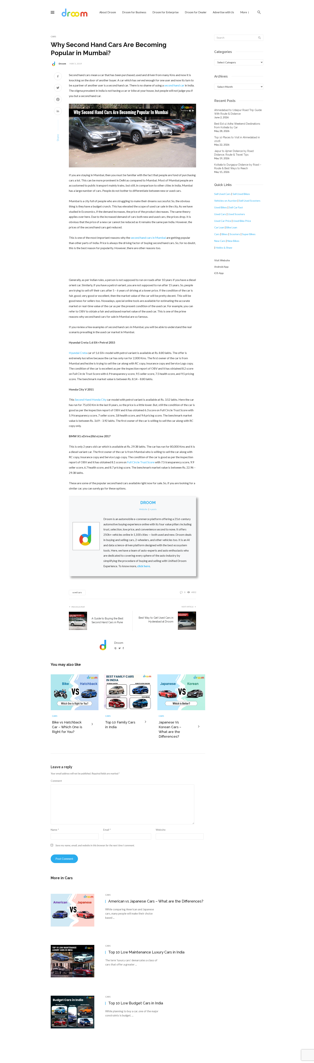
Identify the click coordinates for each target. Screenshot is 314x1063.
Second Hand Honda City (90, 399)
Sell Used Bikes (241, 193)
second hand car (174, 85)
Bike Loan (231, 227)
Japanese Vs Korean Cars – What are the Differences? (170, 729)
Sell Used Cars (222, 193)
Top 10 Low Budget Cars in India (135, 1003)
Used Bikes (220, 207)
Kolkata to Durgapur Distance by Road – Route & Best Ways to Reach (237, 166)
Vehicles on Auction (225, 200)
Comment (56, 780)
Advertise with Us (223, 12)
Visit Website (222, 260)
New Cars (219, 240)
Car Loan (219, 227)
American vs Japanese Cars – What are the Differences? (155, 901)
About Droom (107, 12)
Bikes (225, 234)
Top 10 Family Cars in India (120, 724)
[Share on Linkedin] (58, 111)
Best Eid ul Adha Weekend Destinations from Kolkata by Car (237, 125)
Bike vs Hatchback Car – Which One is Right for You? (67, 727)
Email (107, 829)
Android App (221, 266)
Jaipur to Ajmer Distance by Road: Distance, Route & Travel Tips (234, 153)
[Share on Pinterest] (58, 100)
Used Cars (220, 214)
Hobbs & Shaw (224, 247)
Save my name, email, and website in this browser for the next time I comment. (95, 845)
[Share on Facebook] (58, 76)
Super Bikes (248, 234)
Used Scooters (236, 214)
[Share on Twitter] (58, 88)
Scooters (235, 234)
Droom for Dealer (196, 12)
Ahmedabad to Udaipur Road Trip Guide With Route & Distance (238, 112)
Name (55, 829)
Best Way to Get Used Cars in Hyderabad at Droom (156, 619)
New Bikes (233, 240)
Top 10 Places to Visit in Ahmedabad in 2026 (237, 139)
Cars (53, 36)
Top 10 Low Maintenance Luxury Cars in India (146, 952)
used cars (77, 592)
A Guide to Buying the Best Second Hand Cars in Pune (107, 620)
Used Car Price (222, 220)
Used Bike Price (242, 220)
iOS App (219, 273)
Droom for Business (134, 12)
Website (161, 829)
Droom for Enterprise (165, 12)
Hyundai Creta (78, 352)
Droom (62, 63)
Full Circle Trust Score (140, 462)
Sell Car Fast (236, 207)
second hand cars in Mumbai (148, 237)
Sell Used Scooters (249, 200)
